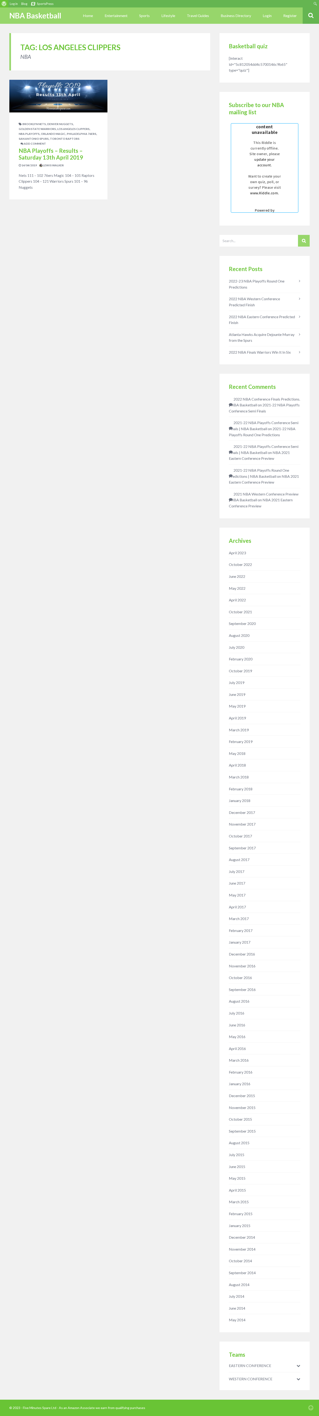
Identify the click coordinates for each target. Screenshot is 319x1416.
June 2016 (237, 1025)
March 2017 (239, 918)
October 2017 (240, 836)
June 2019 (237, 694)
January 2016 (239, 1083)
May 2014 (237, 1320)
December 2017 (242, 812)
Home (88, 15)
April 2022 (237, 600)
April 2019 (237, 718)
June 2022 (237, 576)
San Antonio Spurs (34, 138)
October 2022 (240, 564)
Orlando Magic (53, 134)
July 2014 (236, 1296)
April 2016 (237, 1048)
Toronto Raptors (64, 138)
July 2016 (236, 1013)
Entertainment (116, 15)
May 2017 (237, 895)
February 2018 (240, 789)
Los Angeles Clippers (73, 129)
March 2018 (239, 777)
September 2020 (242, 623)
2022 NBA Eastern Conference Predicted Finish (262, 319)
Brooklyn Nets (34, 124)
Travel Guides (198, 15)
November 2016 (242, 966)
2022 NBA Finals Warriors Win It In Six (260, 352)
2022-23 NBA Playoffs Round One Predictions (256, 284)
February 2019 (240, 741)
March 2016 (239, 1060)
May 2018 (237, 753)
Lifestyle (168, 15)
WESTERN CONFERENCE (250, 1379)
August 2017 (239, 859)
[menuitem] (4, 3)
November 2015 (242, 1107)
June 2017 (237, 883)
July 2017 (236, 871)
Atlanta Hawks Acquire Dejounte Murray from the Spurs (261, 337)
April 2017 (237, 907)
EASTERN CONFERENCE (250, 1365)
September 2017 (242, 848)
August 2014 (239, 1284)
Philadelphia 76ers (81, 134)
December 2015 (242, 1095)
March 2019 (239, 730)
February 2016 (240, 1072)
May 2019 (237, 706)
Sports (144, 15)
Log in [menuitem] (14, 4)
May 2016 (237, 1036)
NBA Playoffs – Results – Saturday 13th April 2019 (51, 154)
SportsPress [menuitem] (45, 4)
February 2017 (240, 930)
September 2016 (242, 989)
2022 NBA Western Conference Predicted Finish (254, 301)
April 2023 (237, 553)
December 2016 (242, 954)
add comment (34, 143)
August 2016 (239, 1001)
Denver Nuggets (60, 124)
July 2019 (236, 682)
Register (290, 15)
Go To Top (311, 1408)
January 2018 (239, 800)
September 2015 (242, 1131)
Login (267, 15)
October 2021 (240, 612)
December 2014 (242, 1237)
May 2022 (237, 588)
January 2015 (239, 1225)
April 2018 (237, 765)
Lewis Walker (53, 165)
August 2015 (239, 1142)
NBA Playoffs (29, 134)
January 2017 (239, 942)
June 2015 (237, 1166)
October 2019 (240, 671)
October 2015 (240, 1119)
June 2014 (237, 1308)
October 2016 (240, 977)
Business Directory (236, 15)
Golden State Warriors (37, 129)
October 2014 (240, 1261)
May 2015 (237, 1178)
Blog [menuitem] (24, 4)
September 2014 (242, 1272)
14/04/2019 (29, 165)
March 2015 (239, 1202)
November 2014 (242, 1249)
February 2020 (240, 659)
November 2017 (242, 824)
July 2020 (236, 647)
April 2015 (237, 1190)
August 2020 (239, 635)
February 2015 (240, 1213)
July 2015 (236, 1154)
